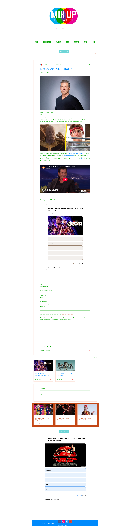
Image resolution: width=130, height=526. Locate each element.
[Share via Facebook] (41, 346)
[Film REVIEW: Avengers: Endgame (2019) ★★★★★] (43, 365)
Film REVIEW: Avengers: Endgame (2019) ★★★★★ (42, 374)
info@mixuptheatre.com (60, 523)
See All (95, 357)
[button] (95, 53)
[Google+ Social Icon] (70, 521)
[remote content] (65, 238)
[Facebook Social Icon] (59, 521)
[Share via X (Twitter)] (44, 346)
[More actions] (89, 65)
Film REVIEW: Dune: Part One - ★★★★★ (65, 374)
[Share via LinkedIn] (47, 346)
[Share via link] (50, 346)
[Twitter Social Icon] (67, 521)
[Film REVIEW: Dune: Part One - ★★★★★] (65, 365)
